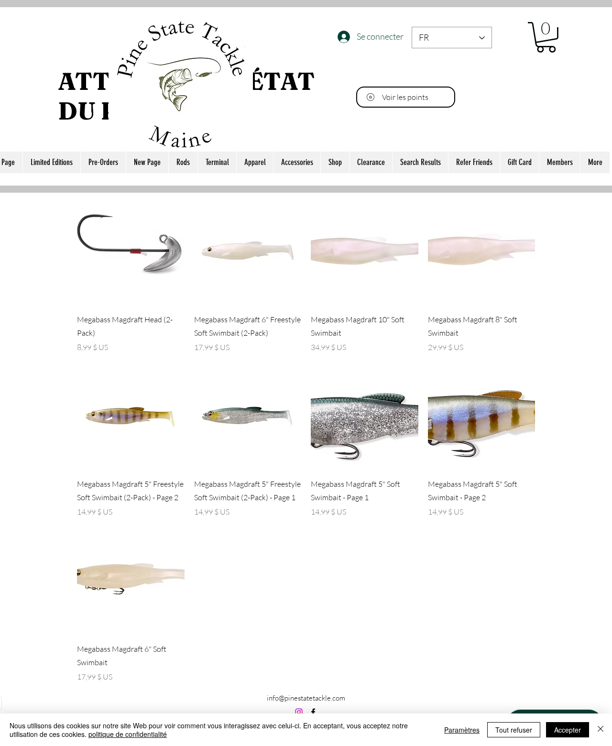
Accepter (567, 730)
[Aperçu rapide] (131, 251)
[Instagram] (299, 712)
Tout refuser (513, 730)
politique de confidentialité (127, 734)
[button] (546, 37)
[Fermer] (600, 729)
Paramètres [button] (462, 730)
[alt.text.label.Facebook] (313, 712)
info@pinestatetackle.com (306, 697)
